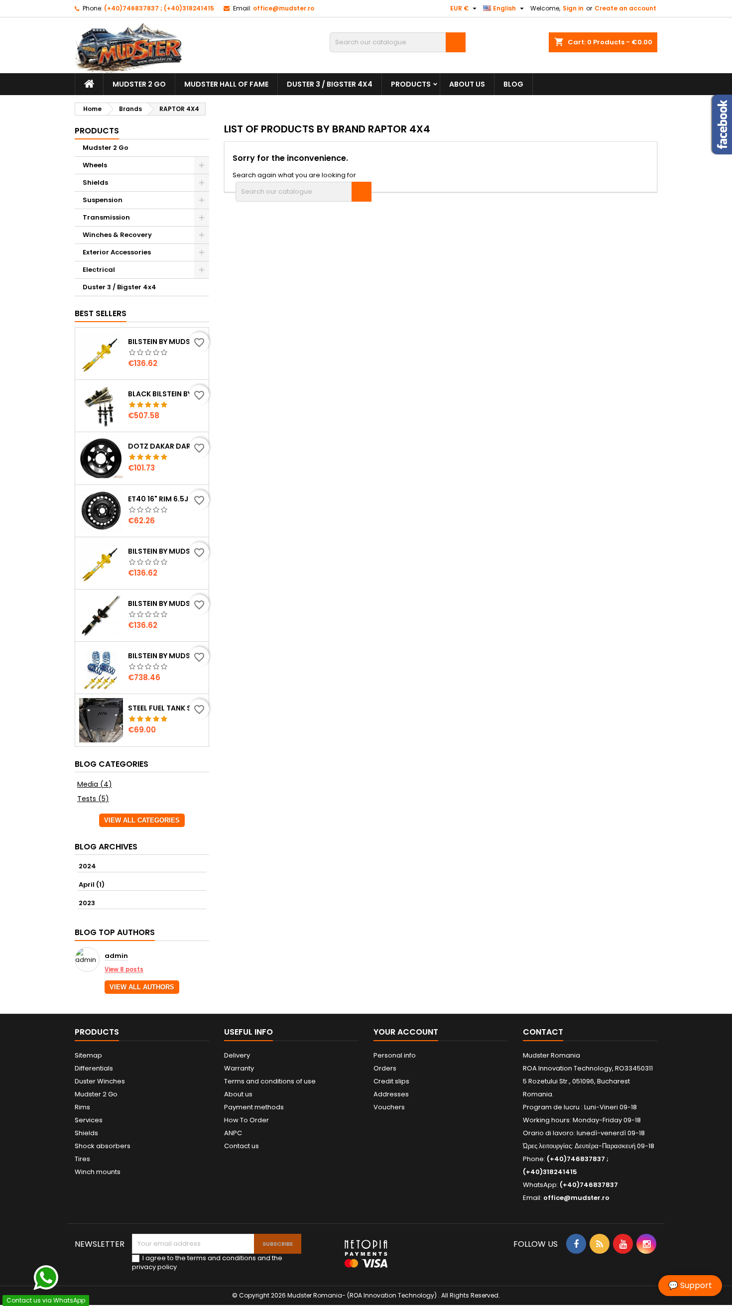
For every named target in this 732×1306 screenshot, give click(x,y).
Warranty (239, 1068)
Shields (95, 182)
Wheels (95, 165)
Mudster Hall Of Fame (226, 84)
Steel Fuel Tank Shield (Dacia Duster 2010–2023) (166, 708)
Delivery (237, 1055)
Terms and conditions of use (270, 1081)
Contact (543, 1032)
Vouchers (389, 1107)
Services (89, 1120)
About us (467, 84)
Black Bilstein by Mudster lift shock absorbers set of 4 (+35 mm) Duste (166, 394)
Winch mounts (98, 1172)
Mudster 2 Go (139, 84)
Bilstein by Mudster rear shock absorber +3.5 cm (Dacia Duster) (166, 603)
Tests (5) (93, 799)
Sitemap (88, 1055)
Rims (82, 1107)
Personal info (394, 1055)
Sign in (573, 8)
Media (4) (94, 784)
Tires (82, 1159)
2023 (87, 903)
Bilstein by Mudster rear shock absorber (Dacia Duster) (166, 342)
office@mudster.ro (283, 8)
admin (116, 956)
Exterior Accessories (117, 252)
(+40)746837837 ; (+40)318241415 (159, 8)
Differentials (94, 1068)
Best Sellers (100, 313)
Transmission (106, 217)
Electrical (99, 269)
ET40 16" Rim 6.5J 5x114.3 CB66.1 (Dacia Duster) (166, 499)
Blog (513, 84)
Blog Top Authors (115, 932)
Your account (405, 1032)
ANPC (233, 1133)
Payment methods (254, 1107)
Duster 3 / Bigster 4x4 (329, 84)
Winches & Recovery (117, 234)
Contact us (241, 1146)
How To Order (246, 1120)
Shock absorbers (102, 1146)
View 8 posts (124, 969)
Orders (384, 1068)
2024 (87, 866)
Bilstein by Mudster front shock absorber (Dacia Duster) (166, 551)
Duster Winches (100, 1081)
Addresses (391, 1094)
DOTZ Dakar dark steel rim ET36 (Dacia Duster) (166, 446)
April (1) (92, 884)
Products (411, 84)
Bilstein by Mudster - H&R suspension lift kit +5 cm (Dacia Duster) (166, 656)
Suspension (102, 200)
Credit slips (391, 1081)
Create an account (625, 8)
